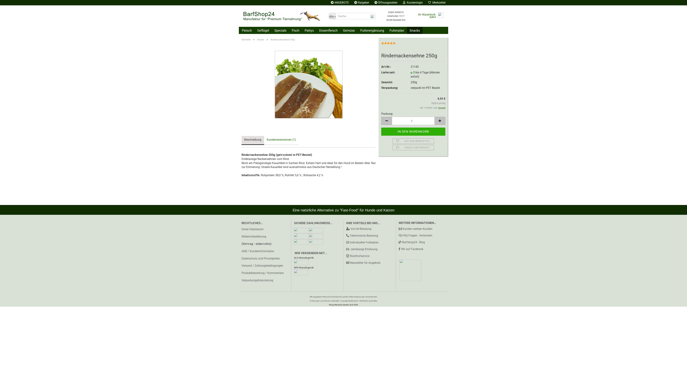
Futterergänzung (372, 30)
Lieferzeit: (388, 72)
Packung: (387, 113)
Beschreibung (252, 139)
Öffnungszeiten (387, 2)
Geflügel (263, 30)
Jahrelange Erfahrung (363, 249)
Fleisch (247, 30)
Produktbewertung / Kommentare (263, 273)
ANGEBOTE (341, 2)
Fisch (295, 30)
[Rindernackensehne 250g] (309, 84)
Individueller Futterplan (364, 242)
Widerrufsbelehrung (254, 236)
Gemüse (349, 30)
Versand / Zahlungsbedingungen (262, 265)
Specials (280, 30)
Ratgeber (363, 2)
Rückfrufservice (359, 256)
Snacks (415, 30)
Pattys (309, 30)
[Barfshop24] (282, 16)
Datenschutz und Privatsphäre (261, 258)
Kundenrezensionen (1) (281, 139)
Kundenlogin (414, 2)
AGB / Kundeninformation (258, 251)
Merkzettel (438, 2)
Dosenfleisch (328, 30)
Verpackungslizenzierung (257, 280)
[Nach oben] (677, 381)
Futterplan (396, 30)
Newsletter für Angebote (365, 262)
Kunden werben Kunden (417, 229)
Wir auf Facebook (411, 249)
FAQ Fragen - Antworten (417, 235)
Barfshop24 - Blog (413, 242)
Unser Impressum (253, 229)
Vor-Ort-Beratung (360, 229)
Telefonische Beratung (364, 235)
